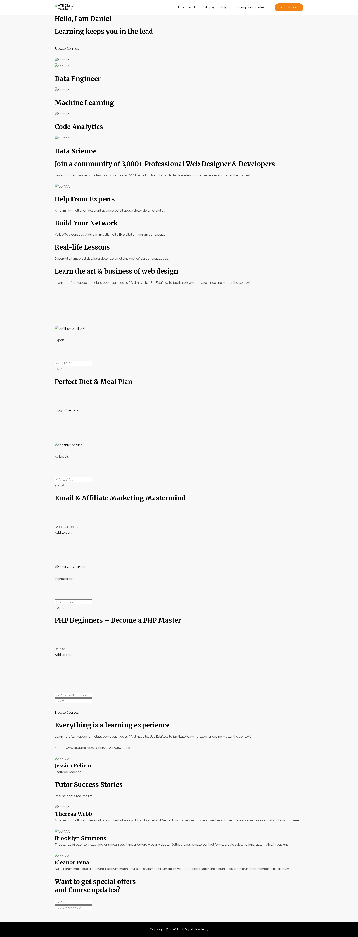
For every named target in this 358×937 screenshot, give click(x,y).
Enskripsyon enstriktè (252, 7)
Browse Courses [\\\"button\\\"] (67, 49)
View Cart (73, 410)
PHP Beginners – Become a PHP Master (118, 620)
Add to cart (63, 533)
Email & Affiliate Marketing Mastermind (120, 498)
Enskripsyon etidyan (215, 7)
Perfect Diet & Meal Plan (93, 382)
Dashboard (186, 7)
